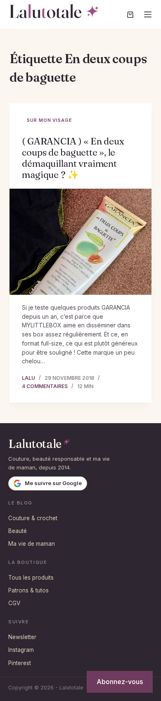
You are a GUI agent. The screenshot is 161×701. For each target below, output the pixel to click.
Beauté (17, 531)
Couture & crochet (32, 518)
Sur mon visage (49, 120)
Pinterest (19, 663)
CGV (14, 603)
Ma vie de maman (31, 543)
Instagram (21, 650)
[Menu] (148, 14)
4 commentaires (45, 386)
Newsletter (22, 637)
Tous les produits (31, 577)
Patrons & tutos (28, 590)
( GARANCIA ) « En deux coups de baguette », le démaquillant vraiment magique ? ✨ (73, 157)
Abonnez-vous (120, 681)
